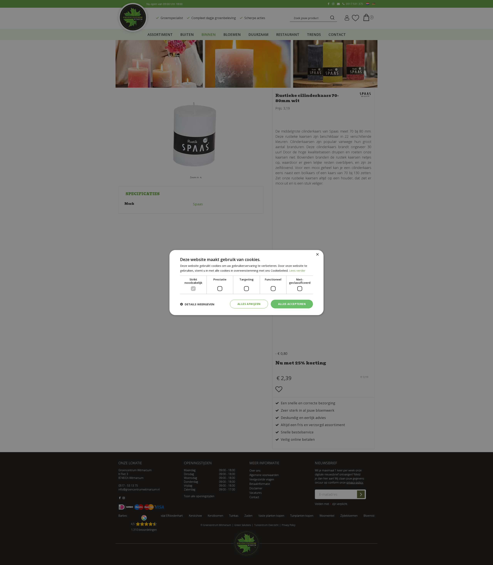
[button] (197, 304)
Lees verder (297, 270)
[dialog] (246, 282)
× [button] (317, 254)
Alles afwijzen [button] (249, 304)
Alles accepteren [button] (292, 304)
